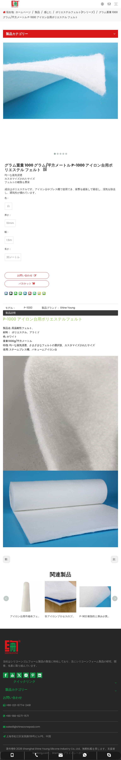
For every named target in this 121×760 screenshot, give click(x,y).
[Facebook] (5, 675)
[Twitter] (19, 675)
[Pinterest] (32, 675)
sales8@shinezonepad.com (23, 727)
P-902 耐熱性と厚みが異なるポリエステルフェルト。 (95, 616)
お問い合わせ (24, 275)
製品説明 (11, 313)
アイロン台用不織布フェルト (26, 616)
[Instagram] (26, 675)
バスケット (25, 283)
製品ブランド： (50, 308)
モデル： (10, 308)
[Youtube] (12, 675)
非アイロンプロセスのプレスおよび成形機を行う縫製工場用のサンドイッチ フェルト (60, 616)
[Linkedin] (39, 675)
